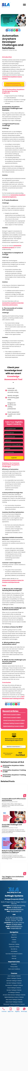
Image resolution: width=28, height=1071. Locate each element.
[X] (9, 30)
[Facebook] (7, 30)
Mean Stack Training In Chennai (14, 999)
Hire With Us (14, 946)
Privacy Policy (14, 963)
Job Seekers (14, 948)
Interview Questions (14, 1003)
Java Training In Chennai (14, 973)
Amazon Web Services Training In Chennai (14, 992)
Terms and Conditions (14, 966)
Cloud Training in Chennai (14, 984)
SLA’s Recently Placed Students (14, 950)
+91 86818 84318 (16, 904)
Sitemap (14, 955)
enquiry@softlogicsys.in (14, 906)
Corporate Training (14, 943)
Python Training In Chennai (14, 975)
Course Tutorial (14, 1006)
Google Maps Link (15, 908)
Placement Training (14, 941)
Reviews (14, 953)
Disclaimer (14, 961)
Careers (14, 936)
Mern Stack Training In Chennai (14, 996)
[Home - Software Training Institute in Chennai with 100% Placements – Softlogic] (6, 4)
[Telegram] (19, 30)
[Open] (24, 5)
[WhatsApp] (14, 30)
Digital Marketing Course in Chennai (14, 994)
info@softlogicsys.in (14, 923)
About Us (14, 932)
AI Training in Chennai (14, 989)
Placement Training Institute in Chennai (14, 1001)
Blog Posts (14, 934)
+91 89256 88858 (16, 921)
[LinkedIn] (12, 30)
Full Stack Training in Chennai (14, 977)
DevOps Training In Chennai (14, 987)
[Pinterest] (17, 30)
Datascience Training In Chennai (14, 982)
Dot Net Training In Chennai (14, 980)
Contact (14, 939)
